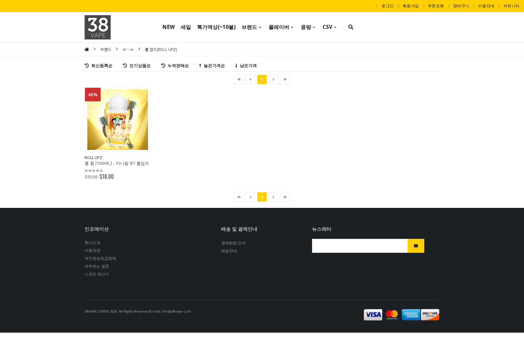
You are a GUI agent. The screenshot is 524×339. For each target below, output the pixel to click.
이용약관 (92, 250)
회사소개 (92, 242)
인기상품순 (139, 65)
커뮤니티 (511, 5)
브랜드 (249, 26)
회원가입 (411, 5)
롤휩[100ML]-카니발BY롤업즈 (117, 163)
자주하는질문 (97, 266)
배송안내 (229, 250)
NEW (168, 26)
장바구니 (461, 5)
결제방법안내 (233, 243)
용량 (306, 26)
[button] (351, 27)
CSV (327, 26)
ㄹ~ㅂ (128, 49)
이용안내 (486, 5)
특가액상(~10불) (216, 26)
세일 (186, 26)
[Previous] (239, 79)
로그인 (387, 5)
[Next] (285, 79)
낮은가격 (247, 65)
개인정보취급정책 (100, 258)
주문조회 (436, 5)
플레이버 (279, 26)
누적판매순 (177, 65)
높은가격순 (213, 65)
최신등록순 (101, 65)
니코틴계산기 (97, 274)
